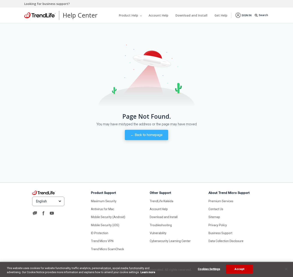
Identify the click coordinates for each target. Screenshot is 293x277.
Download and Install (191, 15)
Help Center (80, 15)
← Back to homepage (146, 135)
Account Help (158, 15)
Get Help (220, 15)
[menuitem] (243, 15)
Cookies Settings (209, 269)
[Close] (286, 269)
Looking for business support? (47, 4)
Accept (239, 269)
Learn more (147, 272)
